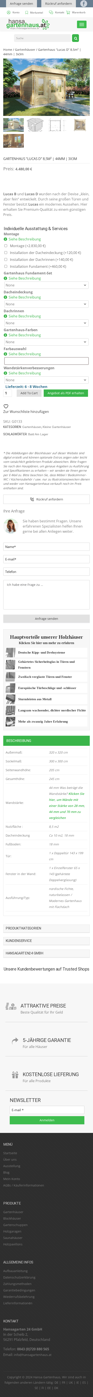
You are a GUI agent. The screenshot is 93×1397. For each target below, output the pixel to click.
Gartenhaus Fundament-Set (28, 273)
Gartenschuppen (15, 1225)
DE (56, 1382)
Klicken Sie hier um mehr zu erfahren (46, 643)
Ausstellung (11, 1166)
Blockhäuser (12, 1218)
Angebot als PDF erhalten (66, 393)
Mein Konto (11, 1179)
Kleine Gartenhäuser (57, 427)
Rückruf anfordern (58, 4)
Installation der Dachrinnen (41, 259)
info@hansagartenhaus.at (32, 1355)
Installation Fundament (38, 266)
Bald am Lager (38, 434)
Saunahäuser (12, 1238)
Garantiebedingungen (19, 1290)
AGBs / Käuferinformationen (23, 1185)
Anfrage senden (21, 4)
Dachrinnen (14, 311)
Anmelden (47, 1120)
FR (63, 1382)
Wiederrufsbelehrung (19, 1297)
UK (71, 1382)
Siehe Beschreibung (25, 239)
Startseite (10, 1153)
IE (77, 1382)
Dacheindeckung (18, 292)
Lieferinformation (16, 1303)
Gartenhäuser (25, 50)
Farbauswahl (15, 348)
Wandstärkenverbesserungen (29, 368)
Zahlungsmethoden (17, 1284)
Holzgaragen (12, 1231)
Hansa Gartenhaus (46, 1377)
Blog (6, 1172)
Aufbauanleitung (15, 1271)
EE (49, 1388)
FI (43, 1388)
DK (56, 1388)
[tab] (46, 741)
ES (84, 1382)
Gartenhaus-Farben (21, 330)
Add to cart (29, 393)
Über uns (10, 1159)
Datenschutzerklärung (19, 1277)
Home (7, 50)
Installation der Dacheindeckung (45, 252)
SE (36, 1388)
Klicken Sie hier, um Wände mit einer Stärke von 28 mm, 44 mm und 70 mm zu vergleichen (67, 806)
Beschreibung (18, 741)
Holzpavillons (12, 1244)
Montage (11, 234)
